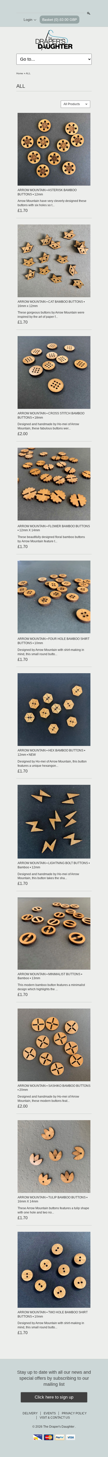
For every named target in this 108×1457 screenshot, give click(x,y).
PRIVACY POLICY (74, 1413)
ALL (28, 73)
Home (19, 73)
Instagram (66, 6)
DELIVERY (30, 1413)
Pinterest (58, 6)
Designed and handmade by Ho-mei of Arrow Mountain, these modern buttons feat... (48, 1099)
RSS (40, 6)
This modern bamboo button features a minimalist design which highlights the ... (51, 987)
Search (88, 13)
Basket (59, 20)
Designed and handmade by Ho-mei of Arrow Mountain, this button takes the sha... (48, 876)
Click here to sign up (54, 1397)
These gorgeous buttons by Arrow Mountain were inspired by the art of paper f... (51, 315)
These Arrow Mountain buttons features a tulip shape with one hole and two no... (53, 1210)
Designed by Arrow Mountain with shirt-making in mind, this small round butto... (51, 652)
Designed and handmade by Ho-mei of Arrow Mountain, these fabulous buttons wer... (48, 426)
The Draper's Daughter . (59, 1426)
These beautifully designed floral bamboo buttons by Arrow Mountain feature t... (51, 539)
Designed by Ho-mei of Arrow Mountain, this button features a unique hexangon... (52, 764)
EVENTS (50, 1413)
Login (28, 20)
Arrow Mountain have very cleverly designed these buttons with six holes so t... (52, 203)
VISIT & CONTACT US (55, 1417)
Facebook (49, 6)
